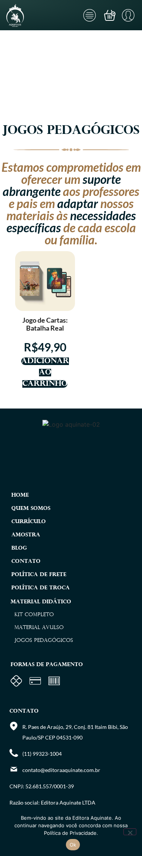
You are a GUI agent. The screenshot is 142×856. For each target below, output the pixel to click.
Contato (26, 561)
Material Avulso (39, 628)
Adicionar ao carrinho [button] (45, 372)
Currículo (28, 522)
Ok (73, 845)
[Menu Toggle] (89, 15)
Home (20, 495)
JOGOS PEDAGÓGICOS (43, 640)
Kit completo (34, 615)
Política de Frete (38, 575)
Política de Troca (40, 588)
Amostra (25, 535)
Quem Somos (30, 508)
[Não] (129, 831)
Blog (19, 548)
